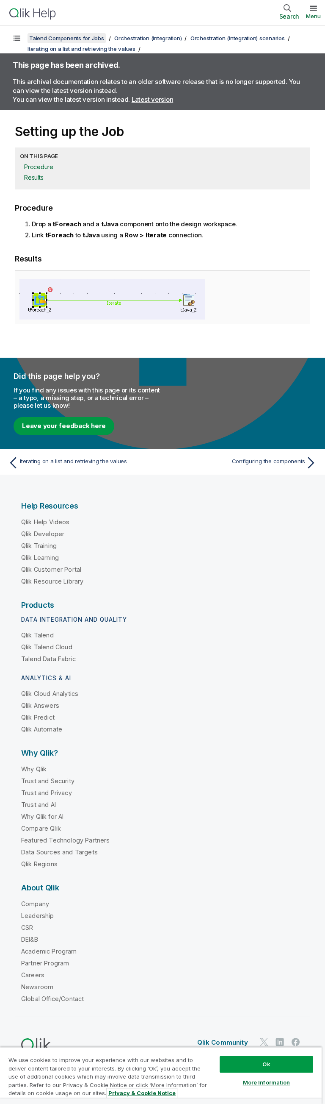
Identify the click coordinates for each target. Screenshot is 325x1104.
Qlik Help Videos (45, 522)
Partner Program (45, 963)
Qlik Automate (41, 729)
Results (33, 177)
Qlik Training (39, 545)
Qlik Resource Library (52, 581)
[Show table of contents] (17, 38)
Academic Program (49, 951)
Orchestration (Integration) (148, 38)
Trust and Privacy (46, 792)
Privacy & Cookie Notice (142, 1093)
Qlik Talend (37, 635)
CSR (27, 927)
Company (35, 903)
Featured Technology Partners (65, 840)
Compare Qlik (41, 828)
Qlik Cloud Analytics (49, 693)
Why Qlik (34, 769)
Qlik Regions (39, 864)
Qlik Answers (40, 705)
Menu (313, 16)
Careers (32, 975)
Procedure (38, 166)
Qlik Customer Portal (51, 569)
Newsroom (37, 986)
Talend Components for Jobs (66, 38)
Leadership (37, 915)
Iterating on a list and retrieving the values (81, 48)
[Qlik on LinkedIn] (279, 1041)
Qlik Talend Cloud (46, 647)
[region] (161, 1075)
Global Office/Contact (52, 998)
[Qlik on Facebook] (295, 1041)
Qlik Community (222, 1042)
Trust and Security (47, 780)
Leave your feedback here (64, 426)
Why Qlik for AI (42, 816)
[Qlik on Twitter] (264, 1041)
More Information (266, 1082)
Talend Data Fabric (48, 658)
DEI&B (29, 939)
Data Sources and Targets (59, 852)
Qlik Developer (42, 533)
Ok (266, 1064)
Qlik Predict (38, 717)
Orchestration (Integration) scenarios (237, 38)
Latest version (153, 99)
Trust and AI (38, 804)
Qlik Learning (40, 557)
